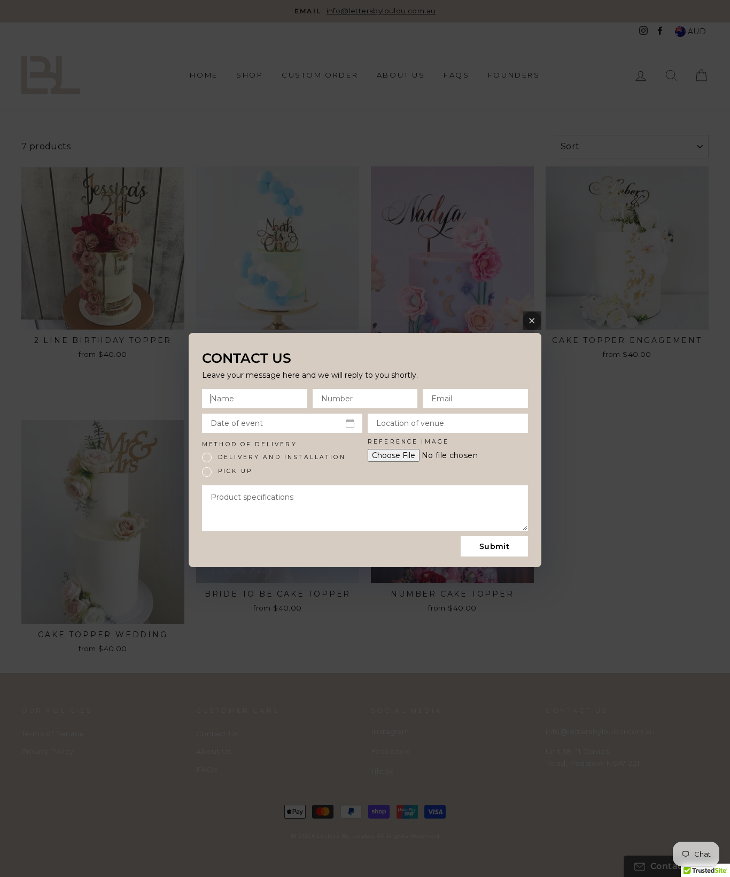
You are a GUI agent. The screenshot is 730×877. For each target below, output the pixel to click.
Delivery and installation (282, 457)
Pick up (235, 471)
